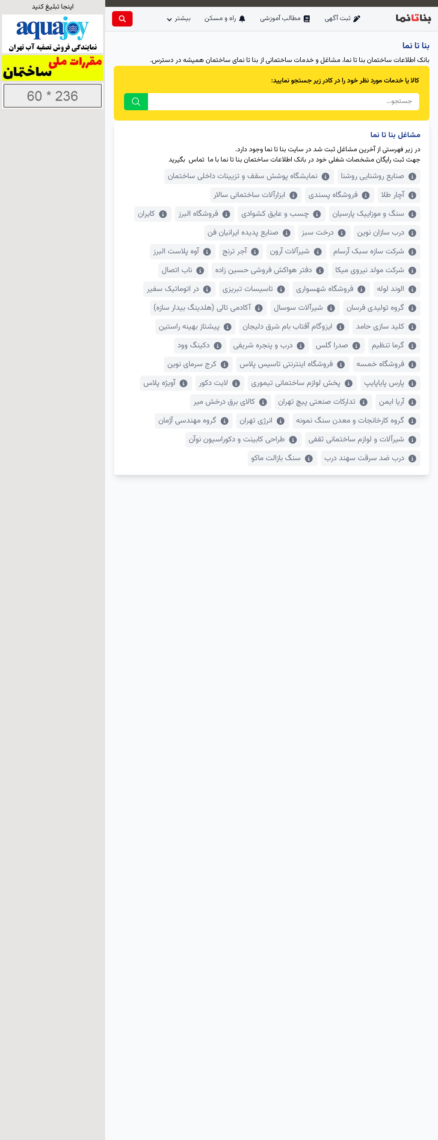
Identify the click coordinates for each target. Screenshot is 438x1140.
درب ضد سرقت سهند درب (364, 458)
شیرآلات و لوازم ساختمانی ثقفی (356, 440)
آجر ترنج (234, 252)
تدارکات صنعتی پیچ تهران (316, 402)
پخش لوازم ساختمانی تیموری (295, 383)
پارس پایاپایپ (384, 383)
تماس (196, 160)
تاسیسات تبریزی (247, 289)
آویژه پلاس (159, 383)
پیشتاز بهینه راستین (189, 327)
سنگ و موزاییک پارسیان (368, 214)
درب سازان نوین (380, 233)
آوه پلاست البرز (176, 252)
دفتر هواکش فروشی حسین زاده (263, 270)
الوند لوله (390, 289)
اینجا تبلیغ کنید (53, 7)
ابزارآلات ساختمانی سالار (249, 195)
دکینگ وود (194, 346)
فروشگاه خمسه (380, 364)
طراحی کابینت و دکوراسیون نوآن (237, 440)
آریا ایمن (391, 402)
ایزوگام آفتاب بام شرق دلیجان (287, 327)
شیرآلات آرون (290, 252)
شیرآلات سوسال (298, 308)
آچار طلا (392, 195)
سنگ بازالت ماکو (276, 458)
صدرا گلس (332, 346)
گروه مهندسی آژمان (187, 421)
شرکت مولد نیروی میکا (369, 270)
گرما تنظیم (388, 346)
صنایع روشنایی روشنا (372, 176)
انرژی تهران (256, 421)
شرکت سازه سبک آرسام (368, 252)
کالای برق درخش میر (224, 402)
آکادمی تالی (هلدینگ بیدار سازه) (202, 308)
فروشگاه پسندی (333, 195)
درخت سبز (318, 233)
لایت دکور (213, 383)
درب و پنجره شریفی (263, 346)
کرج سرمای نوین (191, 364)
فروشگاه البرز (198, 214)
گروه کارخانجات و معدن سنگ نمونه (350, 421)
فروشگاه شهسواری (324, 289)
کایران (146, 214)
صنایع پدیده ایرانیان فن (242, 233)
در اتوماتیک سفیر (173, 289)
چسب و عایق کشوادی (275, 214)
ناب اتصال (177, 270)
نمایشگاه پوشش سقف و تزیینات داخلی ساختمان (242, 176)
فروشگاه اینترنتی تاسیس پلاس (286, 364)
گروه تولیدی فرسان (375, 308)
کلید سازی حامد (380, 327)
